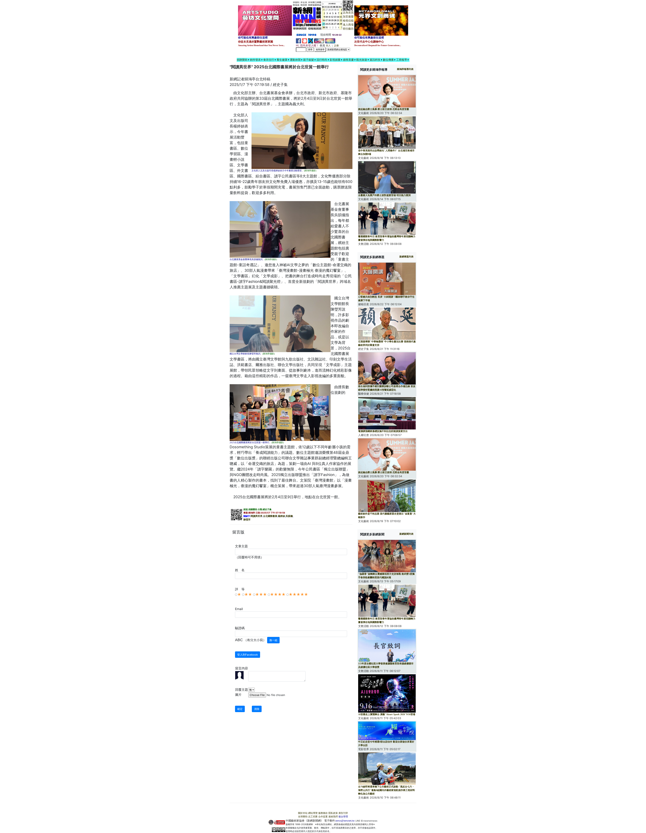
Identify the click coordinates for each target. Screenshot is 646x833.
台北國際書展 (270, 516)
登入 (328, 45)
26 (332, 24)
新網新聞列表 (406, 534)
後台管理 (343, 816)
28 (329, 10)
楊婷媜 (281, 516)
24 (326, 24)
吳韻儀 (289, 516)
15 (341, 17)
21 (338, 20)
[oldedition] (330, 40)
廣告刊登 (343, 813)
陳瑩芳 (246, 519)
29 (332, 10)
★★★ (261, 594)
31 (338, 10)
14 (338, 17)
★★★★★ (298, 594)
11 (329, 17)
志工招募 (313, 816)
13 (335, 17)
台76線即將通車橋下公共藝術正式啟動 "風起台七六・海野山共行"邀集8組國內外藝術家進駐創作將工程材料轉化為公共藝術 (386, 790)
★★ (248, 594)
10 (326, 17)
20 (335, 20)
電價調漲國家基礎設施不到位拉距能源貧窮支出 (383, 431)
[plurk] (304, 40)
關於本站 (303, 813)
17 (326, 20)
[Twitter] (310, 40)
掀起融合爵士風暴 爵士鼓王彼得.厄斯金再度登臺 (383, 109)
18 (329, 20)
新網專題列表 (406, 256)
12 (332, 17)
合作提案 (323, 816)
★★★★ (277, 594)
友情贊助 (303, 816)
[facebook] (298, 40)
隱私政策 (333, 813)
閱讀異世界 (256, 516)
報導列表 (405, 69)
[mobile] (319, 40)
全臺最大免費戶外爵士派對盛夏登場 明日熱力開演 (384, 195)
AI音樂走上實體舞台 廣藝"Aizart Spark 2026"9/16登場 (386, 714)
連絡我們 (333, 816)
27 (326, 10)
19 (332, 20)
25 (329, 24)
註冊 (336, 45)
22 (341, 20)
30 (335, 10)
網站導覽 (313, 813)
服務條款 (323, 813)
